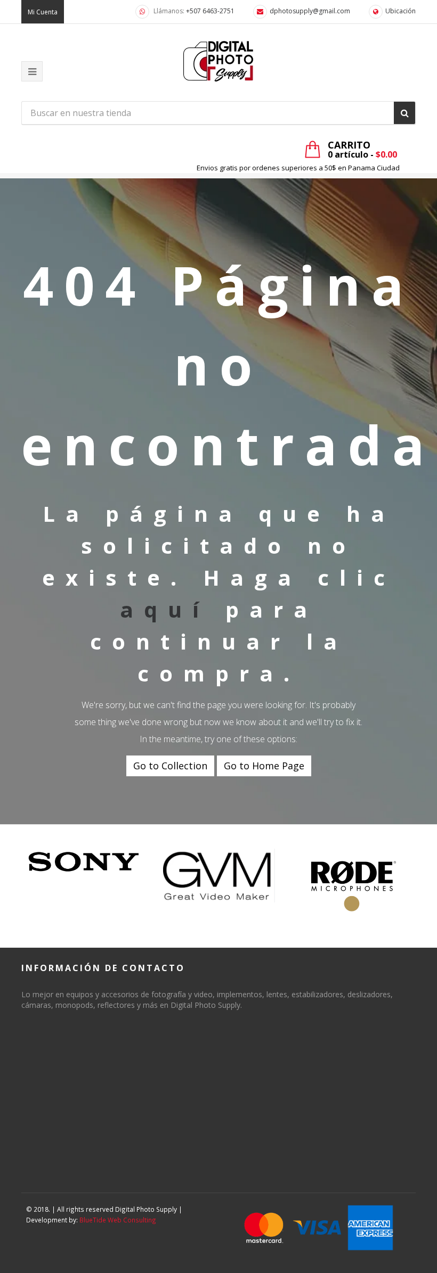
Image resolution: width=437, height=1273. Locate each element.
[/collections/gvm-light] (218, 875)
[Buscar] (404, 113)
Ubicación (400, 10)
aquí (164, 609)
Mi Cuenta (43, 12)
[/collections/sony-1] (84, 862)
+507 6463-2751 (210, 10)
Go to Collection (170, 765)
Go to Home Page (264, 765)
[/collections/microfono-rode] (353, 886)
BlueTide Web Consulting (117, 1219)
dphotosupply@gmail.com (310, 10)
